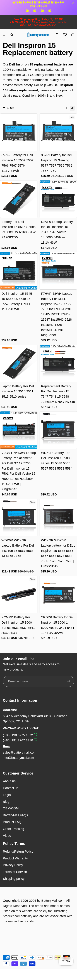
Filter (10, 108)
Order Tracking (13, 829)
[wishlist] (65, 35)
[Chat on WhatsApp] (35, 735)
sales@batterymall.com (19, 752)
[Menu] (4, 35)
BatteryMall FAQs (15, 815)
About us (9, 781)
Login (7, 795)
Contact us (10, 788)
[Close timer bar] (73, 2)
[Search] (12, 35)
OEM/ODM (11, 808)
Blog (6, 801)
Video (7, 835)
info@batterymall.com (18, 758)
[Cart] (73, 35)
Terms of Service (15, 872)
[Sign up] (69, 681)
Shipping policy (14, 878)
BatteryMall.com (52, 900)
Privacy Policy (13, 865)
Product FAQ (12, 822)
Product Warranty (15, 858)
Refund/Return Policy (18, 851)
